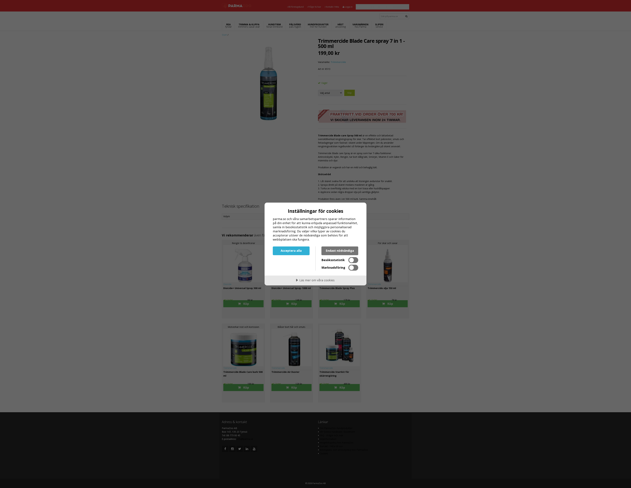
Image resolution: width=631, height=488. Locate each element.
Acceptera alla (291, 251)
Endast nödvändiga (340, 251)
